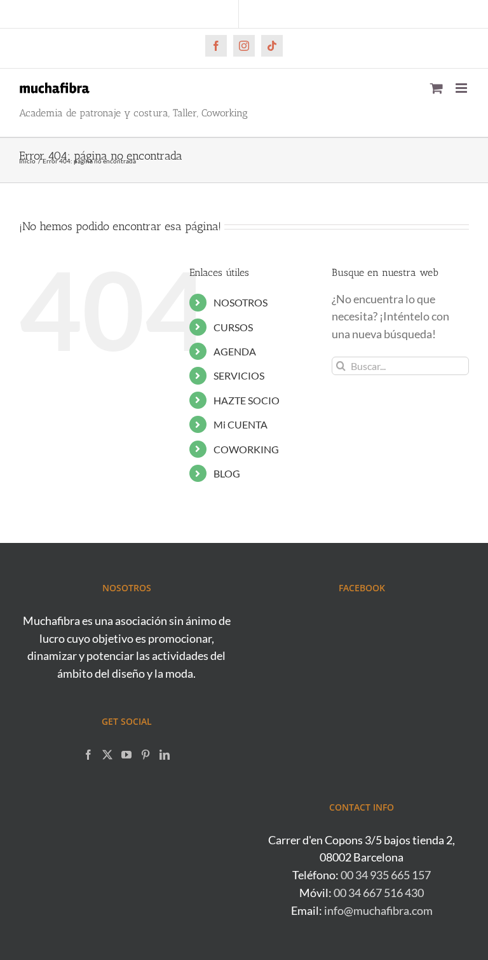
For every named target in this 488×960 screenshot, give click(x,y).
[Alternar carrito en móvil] (436, 88)
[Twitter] (107, 755)
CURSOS (233, 327)
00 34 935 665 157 (386, 875)
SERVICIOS (239, 375)
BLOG (227, 473)
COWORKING (246, 449)
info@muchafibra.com (378, 910)
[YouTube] (126, 755)
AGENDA (235, 351)
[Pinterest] (145, 755)
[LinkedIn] (164, 755)
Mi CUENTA (241, 424)
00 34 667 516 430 (379, 893)
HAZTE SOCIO (247, 400)
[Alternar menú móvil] (462, 88)
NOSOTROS (241, 302)
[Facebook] (88, 755)
